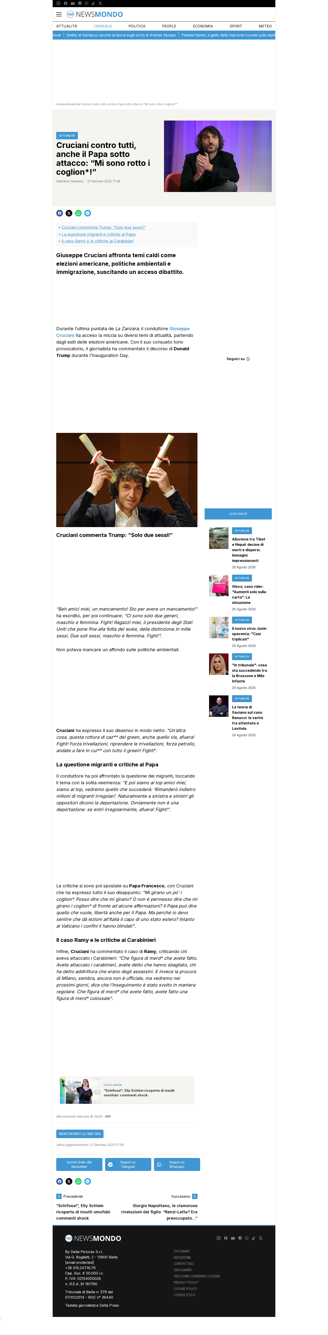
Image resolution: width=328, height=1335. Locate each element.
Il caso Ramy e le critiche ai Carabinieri (98, 241)
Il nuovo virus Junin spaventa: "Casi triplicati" (249, 633)
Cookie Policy (185, 1289)
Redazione (182, 1257)
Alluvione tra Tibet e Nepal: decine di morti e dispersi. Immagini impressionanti (248, 550)
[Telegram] (80, 3)
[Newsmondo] (95, 14)
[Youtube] (73, 3)
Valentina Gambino (69, 181)
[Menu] (61, 14)
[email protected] (79, 1262)
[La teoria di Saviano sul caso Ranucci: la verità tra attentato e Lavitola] (218, 716)
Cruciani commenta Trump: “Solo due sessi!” (103, 227)
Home (60, 104)
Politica (137, 26)
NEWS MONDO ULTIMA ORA (80, 1134)
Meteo (265, 26)
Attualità (66, 26)
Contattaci (184, 1264)
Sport (236, 26)
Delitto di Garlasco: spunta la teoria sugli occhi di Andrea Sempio (99, 35)
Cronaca (103, 26)
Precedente (73, 1196)
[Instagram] (58, 3)
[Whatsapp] (86, 3)
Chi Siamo (182, 1251)
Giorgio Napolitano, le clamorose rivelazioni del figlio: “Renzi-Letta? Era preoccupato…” (159, 1211)
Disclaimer (183, 1270)
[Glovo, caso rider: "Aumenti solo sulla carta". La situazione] (218, 593)
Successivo (180, 1196)
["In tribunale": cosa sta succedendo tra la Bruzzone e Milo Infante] (218, 671)
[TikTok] (93, 3)
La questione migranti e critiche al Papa (98, 234)
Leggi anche (238, 513)
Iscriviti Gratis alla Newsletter (79, 1164)
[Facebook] (65, 3)
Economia (203, 26)
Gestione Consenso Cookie (197, 1276)
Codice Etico (185, 1295)
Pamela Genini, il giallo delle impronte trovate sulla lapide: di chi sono (217, 35)
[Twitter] (100, 3)
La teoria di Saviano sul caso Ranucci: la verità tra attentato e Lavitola (247, 718)
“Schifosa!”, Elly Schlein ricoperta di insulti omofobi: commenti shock (83, 1211)
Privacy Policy (186, 1282)
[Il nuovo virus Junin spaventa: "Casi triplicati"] (218, 632)
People (169, 26)
